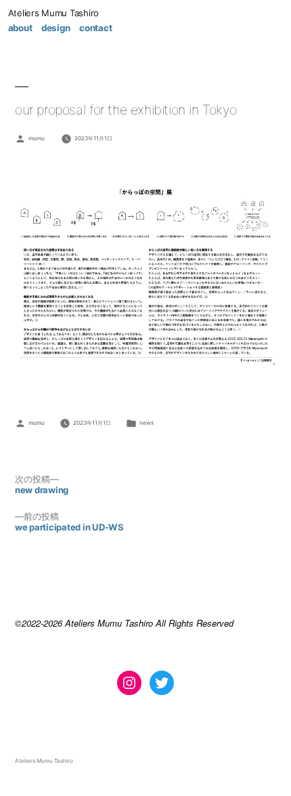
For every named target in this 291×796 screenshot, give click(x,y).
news (146, 422)
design (55, 27)
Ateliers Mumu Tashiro (53, 12)
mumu (36, 138)
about (20, 27)
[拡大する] (258, 198)
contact (95, 27)
